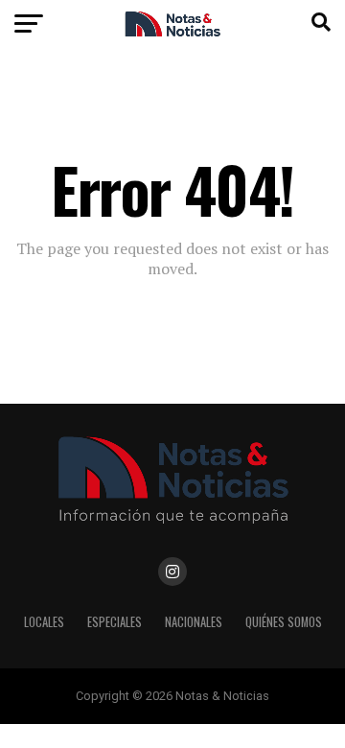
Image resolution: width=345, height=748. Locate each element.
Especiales (114, 622)
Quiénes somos (283, 622)
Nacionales (193, 622)
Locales (44, 622)
